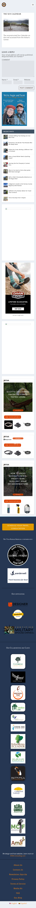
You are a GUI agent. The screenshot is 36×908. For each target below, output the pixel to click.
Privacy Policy (18, 879)
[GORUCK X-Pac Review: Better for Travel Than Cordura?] (6, 192)
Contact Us (18, 870)
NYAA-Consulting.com (18, 856)
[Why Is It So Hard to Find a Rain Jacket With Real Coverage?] (6, 171)
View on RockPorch (12, 417)
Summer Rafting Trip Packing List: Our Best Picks (19, 136)
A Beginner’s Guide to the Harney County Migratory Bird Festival (20, 184)
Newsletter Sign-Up (18, 874)
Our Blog (18, 898)
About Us (18, 865)
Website (27, 80)
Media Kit (18, 888)
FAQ (18, 893)
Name (5, 80)
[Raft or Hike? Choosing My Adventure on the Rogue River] (6, 178)
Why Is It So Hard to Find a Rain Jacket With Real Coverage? (19, 170)
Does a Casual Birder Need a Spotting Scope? (19, 157)
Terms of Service (18, 884)
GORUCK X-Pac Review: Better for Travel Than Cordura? (20, 191)
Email (16, 80)
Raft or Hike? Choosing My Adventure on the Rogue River (20, 177)
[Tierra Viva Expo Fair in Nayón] (6, 199)
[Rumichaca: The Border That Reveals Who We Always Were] (6, 144)
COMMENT (6, 60)
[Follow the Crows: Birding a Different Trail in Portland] (6, 151)
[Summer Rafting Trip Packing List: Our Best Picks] (6, 137)
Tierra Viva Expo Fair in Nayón (17, 197)
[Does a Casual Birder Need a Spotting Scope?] (6, 157)
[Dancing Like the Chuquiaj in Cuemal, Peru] (6, 164)
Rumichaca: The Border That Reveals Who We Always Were (20, 143)
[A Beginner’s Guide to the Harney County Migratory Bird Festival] (6, 185)
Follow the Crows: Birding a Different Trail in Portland (20, 150)
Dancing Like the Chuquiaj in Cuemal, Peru (19, 164)
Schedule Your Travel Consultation (18, 527)
